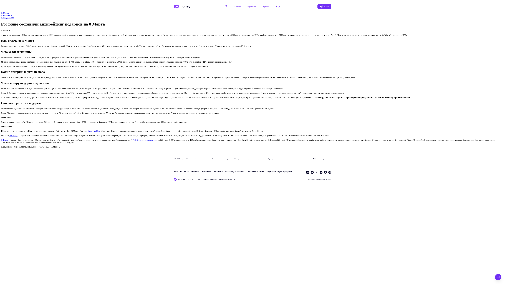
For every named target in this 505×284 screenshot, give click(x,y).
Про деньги (272, 159)
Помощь (195, 172)
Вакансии (218, 172)
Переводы (251, 6)
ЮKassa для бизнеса (234, 172)
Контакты (206, 172)
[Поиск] (226, 6)
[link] (5, 13)
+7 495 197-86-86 (181, 172)
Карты (278, 6)
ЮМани (205, 180)
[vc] (329, 172)
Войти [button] (326, 6)
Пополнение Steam (255, 172)
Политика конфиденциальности (319, 180)
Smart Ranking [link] (93, 131)
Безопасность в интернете (221, 159)
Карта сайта (261, 159)
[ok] (316, 172)
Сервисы (265, 6)
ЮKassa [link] (4, 140)
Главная (237, 6)
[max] (312, 172)
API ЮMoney (178, 159)
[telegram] (321, 172)
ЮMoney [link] (13, 135)
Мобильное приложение (322, 159)
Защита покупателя (202, 159)
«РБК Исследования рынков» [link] (145, 140)
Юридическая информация (244, 159)
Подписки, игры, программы (280, 172)
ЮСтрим (189, 159)
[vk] (307, 172)
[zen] (325, 172)
